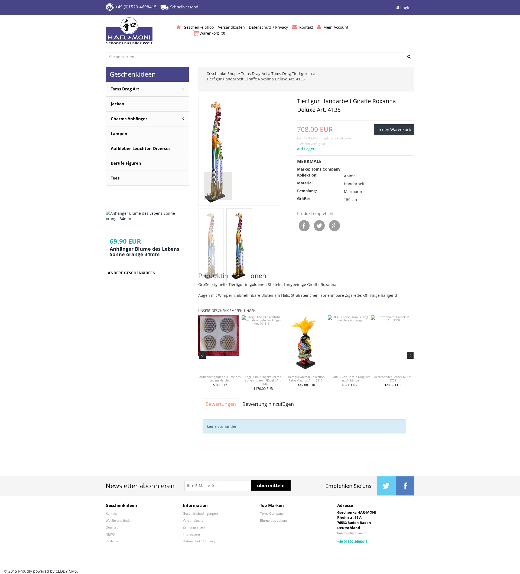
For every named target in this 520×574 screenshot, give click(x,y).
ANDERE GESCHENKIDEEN (131, 272)
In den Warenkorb (394, 129)
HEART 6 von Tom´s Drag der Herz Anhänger (349, 378)
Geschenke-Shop (221, 73)
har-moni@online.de (352, 533)
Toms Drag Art (254, 73)
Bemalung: (307, 190)
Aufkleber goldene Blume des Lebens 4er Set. (219, 378)
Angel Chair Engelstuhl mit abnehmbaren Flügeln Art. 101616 (263, 380)
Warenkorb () (212, 33)
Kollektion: (307, 175)
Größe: (303, 198)
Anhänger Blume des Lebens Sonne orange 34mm (144, 251)
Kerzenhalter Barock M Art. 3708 (392, 378)
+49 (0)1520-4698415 (136, 7)
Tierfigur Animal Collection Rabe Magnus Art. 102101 (306, 378)
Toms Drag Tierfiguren (291, 73)
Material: (305, 182)
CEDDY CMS (66, 571)
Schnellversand (184, 7)
